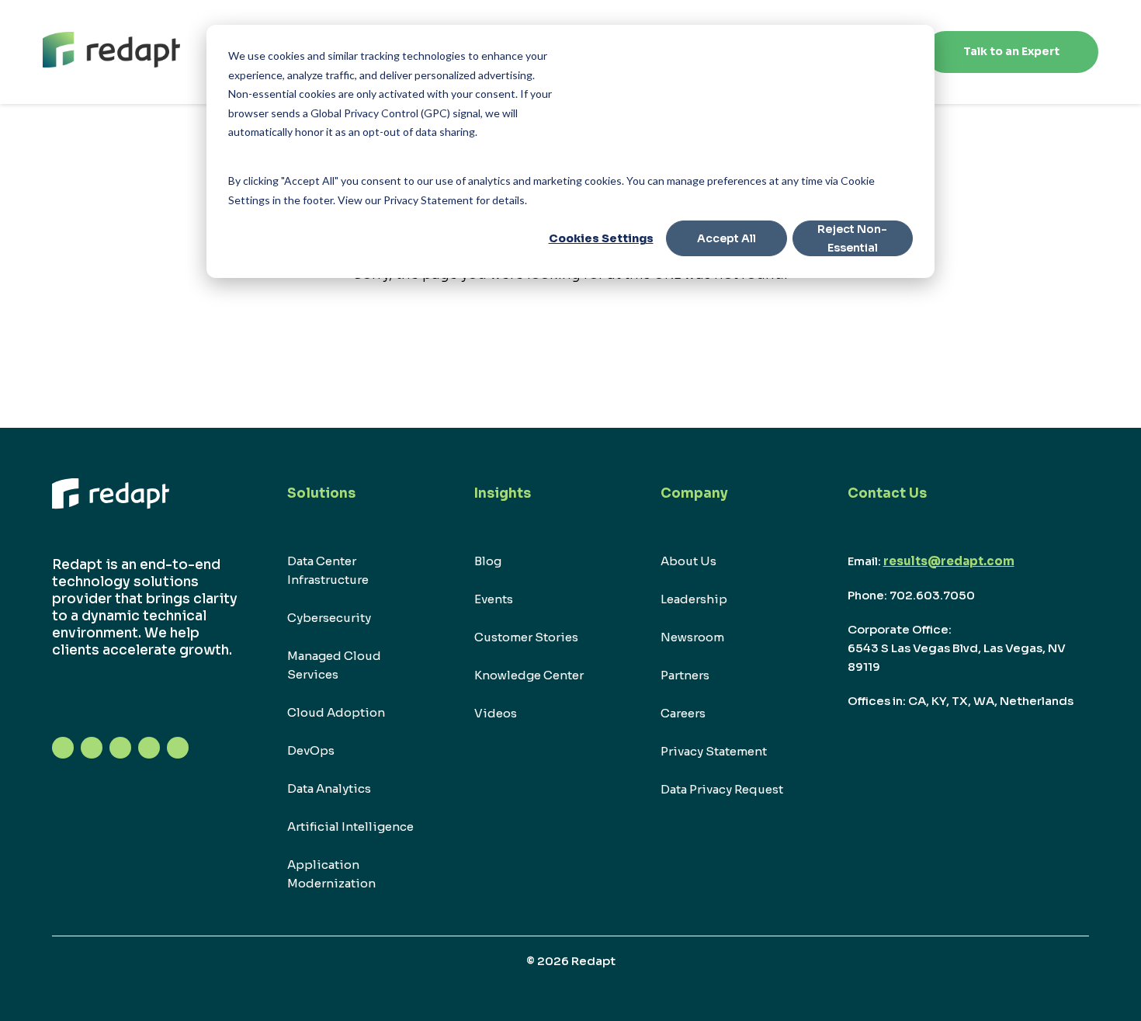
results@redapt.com (948, 561)
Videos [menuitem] (495, 713)
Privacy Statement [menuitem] (714, 751)
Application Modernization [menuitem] (331, 874)
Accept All (726, 238)
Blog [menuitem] (487, 561)
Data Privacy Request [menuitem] (722, 789)
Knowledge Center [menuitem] (529, 675)
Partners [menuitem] (685, 675)
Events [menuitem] (493, 599)
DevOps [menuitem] (311, 750)
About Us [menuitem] (688, 561)
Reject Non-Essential (852, 238)
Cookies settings (601, 238)
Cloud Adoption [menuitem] (336, 712)
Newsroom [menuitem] (692, 637)
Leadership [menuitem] (694, 599)
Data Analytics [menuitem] (329, 788)
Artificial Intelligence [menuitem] (350, 826)
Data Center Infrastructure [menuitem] (328, 570)
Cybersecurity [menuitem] (329, 617)
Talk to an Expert (1011, 51)
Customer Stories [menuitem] (526, 637)
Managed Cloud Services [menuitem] (334, 665)
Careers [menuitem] (683, 713)
